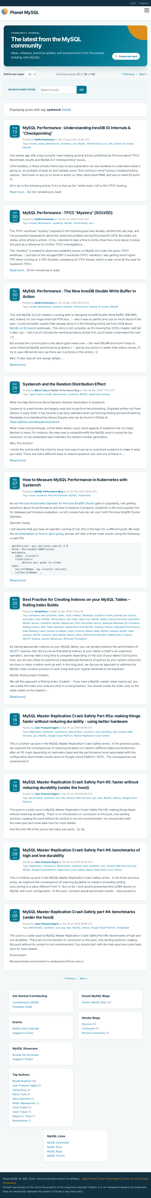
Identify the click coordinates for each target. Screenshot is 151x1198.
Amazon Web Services (79, 798)
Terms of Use (130, 1178)
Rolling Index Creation (120, 634)
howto (109, 615)
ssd (75, 143)
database (34, 615)
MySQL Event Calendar (26, 1028)
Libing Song (21, 1089)
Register (144, 3)
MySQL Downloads (58, 1142)
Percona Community (95, 1032)
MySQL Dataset (109, 631)
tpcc (104, 143)
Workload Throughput (75, 638)
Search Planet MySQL (22, 90)
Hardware (48, 731)
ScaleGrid (46, 623)
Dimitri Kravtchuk (44, 139)
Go (82, 89)
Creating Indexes (103, 627)
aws (115, 731)
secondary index (32, 619)
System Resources (52, 638)
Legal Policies (89, 1178)
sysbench (66, 143)
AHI (110, 143)
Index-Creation (76, 631)
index (61, 615)
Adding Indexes (31, 627)
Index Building (30, 631)
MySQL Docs (54, 1146)
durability (106, 731)
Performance (94, 143)
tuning (41, 143)
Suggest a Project (23, 1059)
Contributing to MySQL (26, 1002)
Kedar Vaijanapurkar (26, 1103)
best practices (49, 615)
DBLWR (27, 147)
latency (117, 798)
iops (100, 798)
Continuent (90, 1028)
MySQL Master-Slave (70, 634)
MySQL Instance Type (45, 634)
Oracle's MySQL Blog (96, 1002)
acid (97, 731)
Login (132, 3)
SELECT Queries (31, 638)
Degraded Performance (127, 627)
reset (66, 109)
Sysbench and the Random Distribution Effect (64, 384)
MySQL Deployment (63, 623)
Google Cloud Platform (60, 735)
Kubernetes (84, 495)
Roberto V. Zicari (24, 1116)
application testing (99, 394)
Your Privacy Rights (110, 1178)
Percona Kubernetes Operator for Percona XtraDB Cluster (56, 503)
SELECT (15, 651)
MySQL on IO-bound (23, 328)
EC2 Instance (132, 623)
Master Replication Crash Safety (92, 735)
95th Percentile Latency (88, 623)
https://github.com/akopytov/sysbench (34, 422)
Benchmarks (52, 143)
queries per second (124, 615)
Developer (87, 615)
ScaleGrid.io (41, 611)
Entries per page (14, 74)
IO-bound (128, 143)
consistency (61, 731)
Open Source (36, 394)
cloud (32, 495)
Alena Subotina (23, 1098)
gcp (35, 735)
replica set (84, 619)
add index (71, 619)
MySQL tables (99, 619)
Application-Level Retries (79, 627)
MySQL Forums (56, 1155)
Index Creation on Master (53, 631)
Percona (89, 1024)
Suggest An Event (23, 1032)
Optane (118, 143)
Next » (143, 74)
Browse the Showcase (25, 1054)
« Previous (128, 74)
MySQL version (31, 623)
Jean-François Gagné (46, 727)
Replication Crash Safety (71, 869)
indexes (77, 615)
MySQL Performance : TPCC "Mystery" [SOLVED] (68, 212)
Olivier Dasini (22, 1107)
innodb (33, 143)
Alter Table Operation (52, 627)
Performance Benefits (95, 634)
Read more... (18, 192)
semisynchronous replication (123, 619)
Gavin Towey (22, 1111)
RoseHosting (22, 1120)
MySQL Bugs (54, 1151)
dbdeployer (123, 927)
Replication (35, 731)
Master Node (92, 631)
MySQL (82, 143)
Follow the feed (127, 56)
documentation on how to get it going (39, 533)
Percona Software (58, 495)
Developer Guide (22, 1006)
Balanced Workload (113, 623)
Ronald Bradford (24, 1081)
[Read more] (18, 364)
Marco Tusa (41, 390)
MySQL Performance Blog (49, 491)
